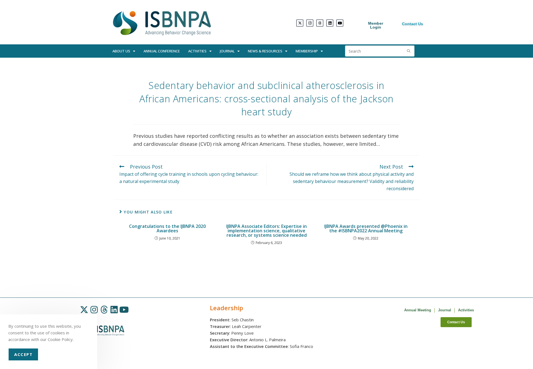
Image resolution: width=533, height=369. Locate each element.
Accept (23, 354)
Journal (227, 51)
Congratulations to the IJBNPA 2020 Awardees (167, 228)
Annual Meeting (417, 310)
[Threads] (319, 23)
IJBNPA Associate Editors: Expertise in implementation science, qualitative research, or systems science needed (266, 230)
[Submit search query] (408, 51)
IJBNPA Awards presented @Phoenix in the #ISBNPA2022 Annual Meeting (366, 228)
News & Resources (265, 51)
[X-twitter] (299, 23)
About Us (121, 51)
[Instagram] (309, 23)
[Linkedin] (329, 23)
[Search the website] (379, 50)
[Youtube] (339, 23)
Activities (197, 51)
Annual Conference (162, 51)
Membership (307, 51)
